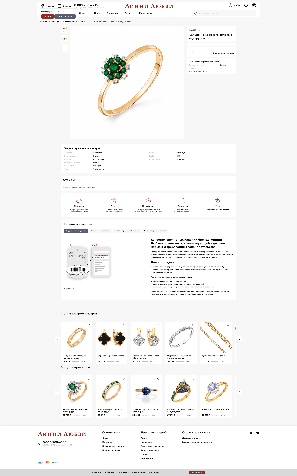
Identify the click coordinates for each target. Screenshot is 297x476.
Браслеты (112, 13)
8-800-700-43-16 (86, 5)
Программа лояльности (152, 446)
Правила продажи (111, 450)
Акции (128, 13)
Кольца (55, 22)
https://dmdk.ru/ (203, 270)
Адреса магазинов (150, 450)
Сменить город (65, 16)
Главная (43, 22)
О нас (105, 438)
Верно (47, 16)
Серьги (83, 13)
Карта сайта (147, 458)
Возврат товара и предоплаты (197, 442)
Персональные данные (113, 446)
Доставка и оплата (191, 438)
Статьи (144, 454)
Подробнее (153, 472)
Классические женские (75, 22)
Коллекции (145, 13)
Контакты (107, 442)
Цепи (97, 13)
